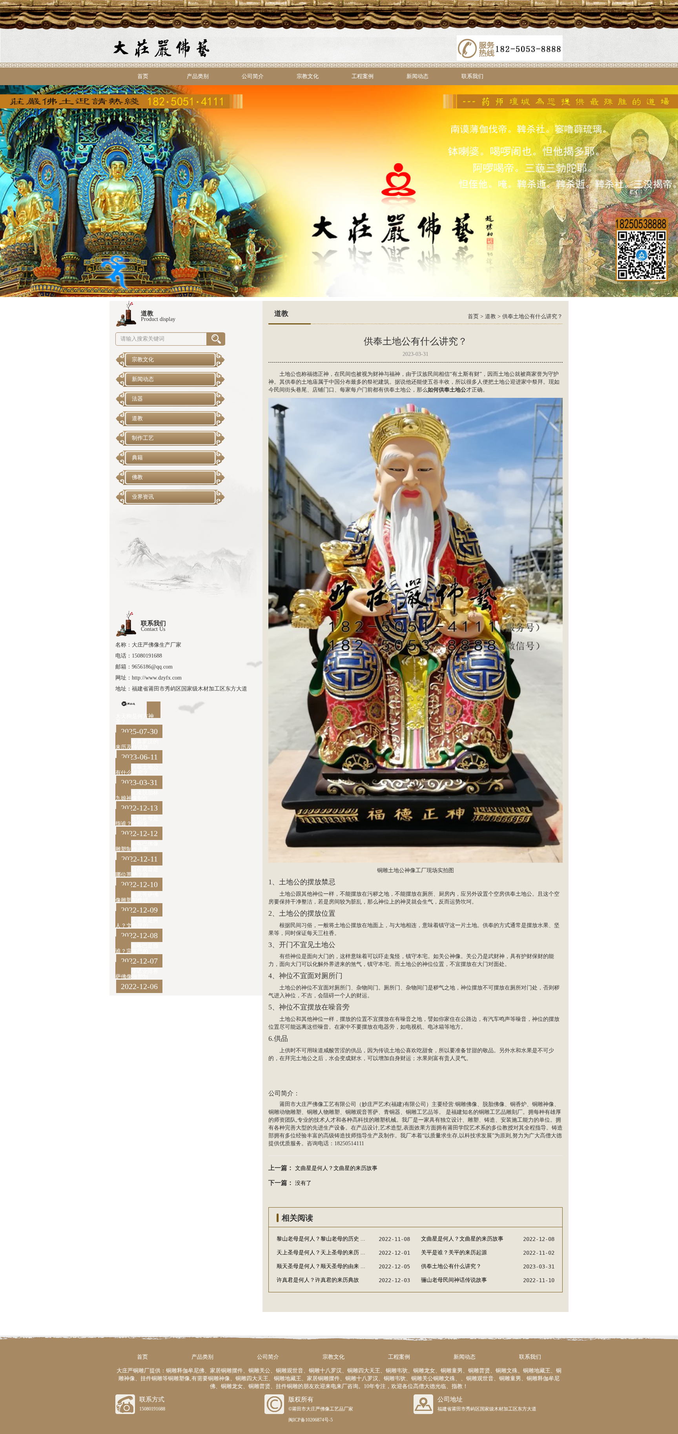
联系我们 (472, 76)
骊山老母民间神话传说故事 (454, 1280)
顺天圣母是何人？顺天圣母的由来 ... (321, 1266)
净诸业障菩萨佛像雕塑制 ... (137, 974)
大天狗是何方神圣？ (134, 719)
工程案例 (363, 76)
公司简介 (253, 76)
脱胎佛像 (494, 1104)
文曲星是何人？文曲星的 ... (137, 923)
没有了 (303, 1183)
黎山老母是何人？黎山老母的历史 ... (321, 1239)
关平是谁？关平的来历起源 (454, 1252)
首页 (142, 76)
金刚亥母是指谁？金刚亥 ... (137, 821)
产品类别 (198, 76)
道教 (490, 316)
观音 (361, 1112)
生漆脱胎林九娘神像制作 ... (137, 795)
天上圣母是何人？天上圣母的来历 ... (321, 1252)
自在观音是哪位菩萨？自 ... (137, 872)
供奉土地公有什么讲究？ (137, 770)
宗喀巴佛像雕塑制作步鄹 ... (137, 846)
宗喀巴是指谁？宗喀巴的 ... (137, 948)
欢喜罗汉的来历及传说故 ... (137, 744)
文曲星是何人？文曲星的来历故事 (336, 1168)
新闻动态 (417, 76)
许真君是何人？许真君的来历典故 (318, 1280)
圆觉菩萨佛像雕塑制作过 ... (137, 897)
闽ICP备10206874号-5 (310, 1420)
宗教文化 (308, 76)
